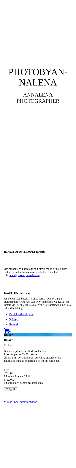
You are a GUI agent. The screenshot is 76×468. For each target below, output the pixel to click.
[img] (38, 117)
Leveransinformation (25, 401)
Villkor (8, 401)
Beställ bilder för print (21, 314)
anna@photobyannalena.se (25, 275)
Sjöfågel (13, 319)
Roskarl (13, 324)
